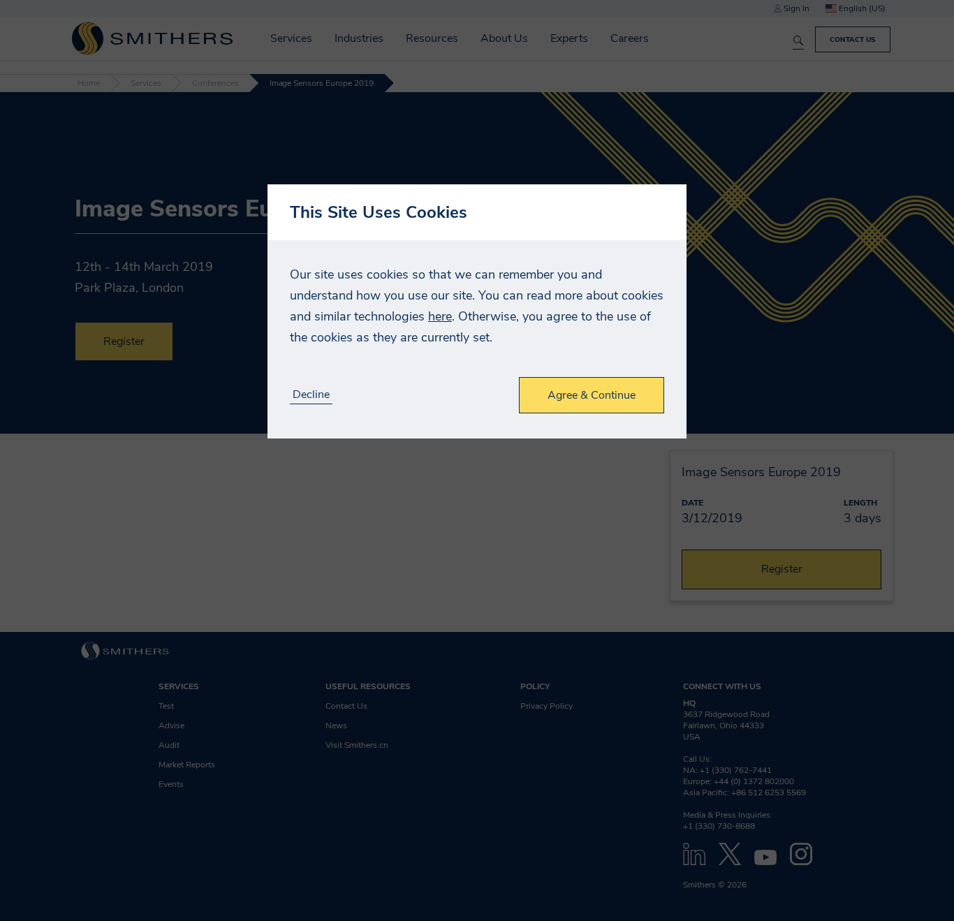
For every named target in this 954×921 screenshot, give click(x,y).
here (440, 316)
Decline (311, 395)
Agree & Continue (592, 395)
